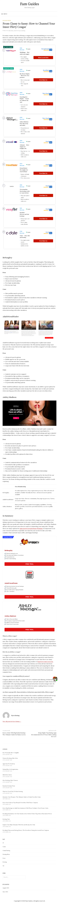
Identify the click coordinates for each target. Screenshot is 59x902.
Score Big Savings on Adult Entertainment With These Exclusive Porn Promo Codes (25, 808)
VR (3, 866)
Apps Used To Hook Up (9, 764)
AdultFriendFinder (11, 583)
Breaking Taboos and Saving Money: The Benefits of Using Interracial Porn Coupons (26, 830)
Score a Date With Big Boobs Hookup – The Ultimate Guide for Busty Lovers (14, 734)
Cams (4, 846)
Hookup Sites (7, 20)
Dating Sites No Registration (10, 769)
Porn (4, 858)
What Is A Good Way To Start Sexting (13, 791)
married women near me (45, 661)
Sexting (5, 862)
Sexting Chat (6, 819)
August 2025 (6, 888)
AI (3, 843)
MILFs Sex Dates (7, 775)
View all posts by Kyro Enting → (12, 721)
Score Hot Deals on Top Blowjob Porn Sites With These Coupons (20, 802)
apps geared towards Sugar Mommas (31, 528)
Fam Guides (29, 4)
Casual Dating (6, 850)
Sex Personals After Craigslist (11, 752)
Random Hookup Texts (9, 786)
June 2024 (5, 892)
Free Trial (29, 564)
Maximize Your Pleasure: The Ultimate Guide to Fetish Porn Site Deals (21, 797)
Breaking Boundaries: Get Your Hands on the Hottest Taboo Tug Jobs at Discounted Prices (27, 813)
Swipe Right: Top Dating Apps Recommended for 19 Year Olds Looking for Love (43, 734)
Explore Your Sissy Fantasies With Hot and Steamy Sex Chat (19, 824)
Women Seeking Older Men (10, 758)
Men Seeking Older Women (10, 780)
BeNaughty (8, 550)
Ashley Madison (10, 616)
